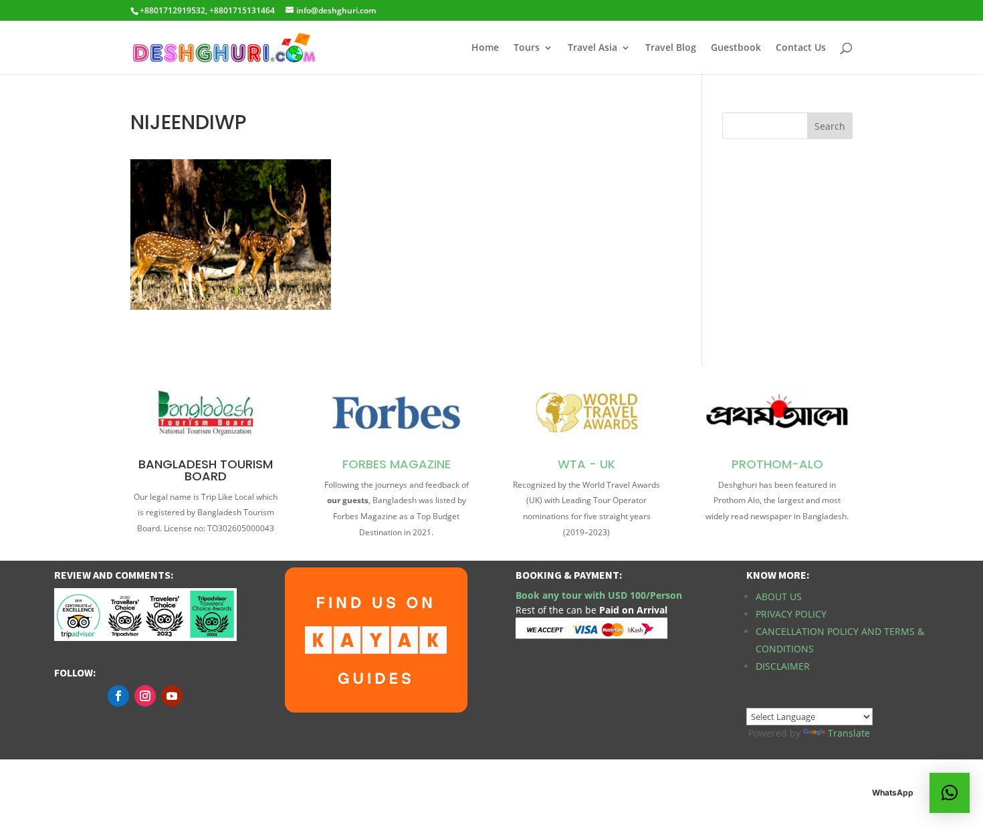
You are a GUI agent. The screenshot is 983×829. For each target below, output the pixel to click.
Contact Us (801, 48)
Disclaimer (783, 666)
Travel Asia (592, 48)
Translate (849, 733)
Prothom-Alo (777, 464)
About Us (779, 596)
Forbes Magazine (396, 464)
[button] (950, 793)
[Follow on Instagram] (145, 696)
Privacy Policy (791, 614)
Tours (527, 48)
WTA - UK (586, 464)
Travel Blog (670, 48)
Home (485, 48)
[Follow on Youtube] (172, 696)
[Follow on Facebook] (118, 696)
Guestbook (736, 48)
